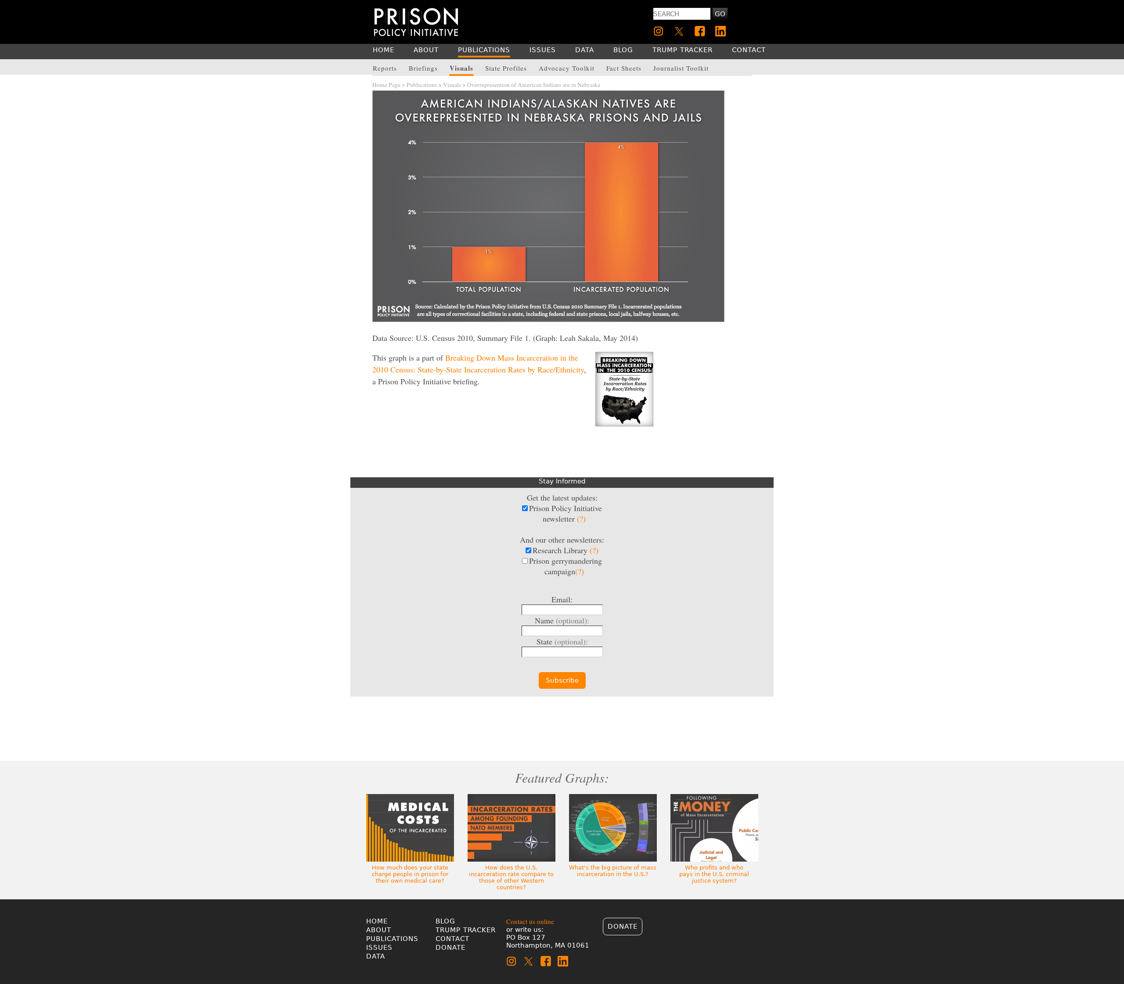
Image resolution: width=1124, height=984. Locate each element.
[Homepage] (416, 21)
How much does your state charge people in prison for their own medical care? (410, 874)
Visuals (452, 85)
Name (562, 620)
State (562, 641)
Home (377, 921)
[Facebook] (700, 31)
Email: (562, 599)
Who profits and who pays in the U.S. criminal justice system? (714, 874)
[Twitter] (679, 31)
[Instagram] (658, 31)
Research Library (565, 550)
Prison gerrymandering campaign (565, 565)
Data (375, 956)
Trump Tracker (466, 930)
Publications (422, 85)
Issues (379, 948)
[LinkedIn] (720, 31)
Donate (450, 948)
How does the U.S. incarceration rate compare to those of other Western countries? (511, 877)
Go (720, 14)
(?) (581, 518)
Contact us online (530, 921)
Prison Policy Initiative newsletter (565, 513)
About (378, 930)
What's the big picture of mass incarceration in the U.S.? (612, 870)
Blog (445, 921)
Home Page (386, 85)
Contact (452, 939)
